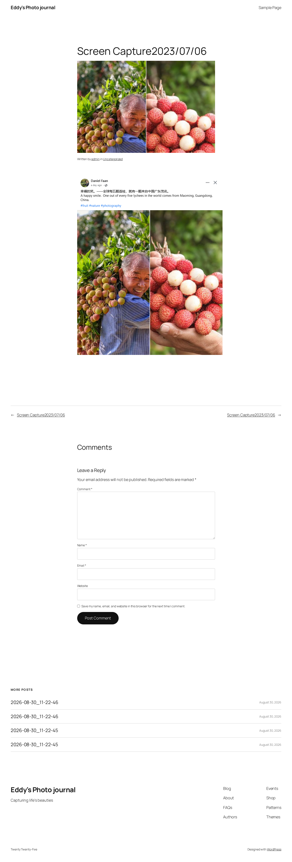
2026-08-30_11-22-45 (34, 730)
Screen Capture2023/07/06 (41, 414)
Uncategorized (113, 159)
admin (95, 159)
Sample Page (270, 7)
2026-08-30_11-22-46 (34, 702)
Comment (84, 489)
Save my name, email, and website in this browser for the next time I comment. (133, 606)
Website (82, 586)
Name (82, 545)
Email (81, 565)
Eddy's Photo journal (33, 7)
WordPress (274, 849)
